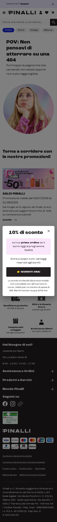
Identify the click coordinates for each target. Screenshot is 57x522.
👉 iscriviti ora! (28, 272)
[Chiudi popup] (49, 231)
